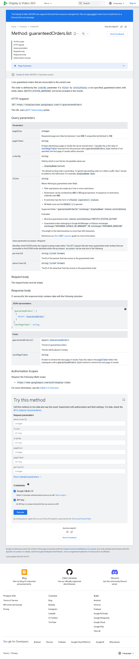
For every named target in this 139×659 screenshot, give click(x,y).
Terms (6, 653)
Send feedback (117, 34)
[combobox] (91, 3)
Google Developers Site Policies (49, 552)
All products (115, 642)
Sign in (133, 3)
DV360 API (34, 27)
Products (23, 27)
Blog (50, 600)
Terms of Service (10, 600)
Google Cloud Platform (81, 642)
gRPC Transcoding (34, 110)
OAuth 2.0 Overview (49, 388)
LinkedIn (52, 613)
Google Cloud (99, 622)
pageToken (102, 359)
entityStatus (80, 87)
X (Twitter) (53, 618)
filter (65, 87)
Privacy (14, 653)
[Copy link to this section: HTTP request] (31, 99)
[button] (69, 66)
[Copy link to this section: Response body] (33, 290)
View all (97, 631)
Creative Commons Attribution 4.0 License (79, 549)
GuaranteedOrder (35, 316)
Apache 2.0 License (13, 552)
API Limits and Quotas (12, 605)
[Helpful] (121, 27)
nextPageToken (49, 148)
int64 (53, 253)
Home (13, 27)
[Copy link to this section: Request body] (31, 277)
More (46, 3)
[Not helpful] (126, 27)
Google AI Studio (101, 613)
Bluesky (51, 605)
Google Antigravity (102, 618)
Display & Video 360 (22, 3)
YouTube (52, 622)
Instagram (52, 609)
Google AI (100, 642)
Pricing (6, 609)
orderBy (42, 87)
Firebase (97, 609)
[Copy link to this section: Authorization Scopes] (40, 371)
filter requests (62, 236)
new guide (91, 14)
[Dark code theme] (125, 309)
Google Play (99, 627)
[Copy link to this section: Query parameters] (37, 118)
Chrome (97, 605)
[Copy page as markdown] (83, 33)
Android (97, 600)
